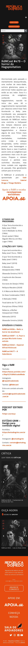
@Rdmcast (14, 384)
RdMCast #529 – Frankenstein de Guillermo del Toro (12, 501)
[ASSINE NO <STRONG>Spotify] (2, 514)
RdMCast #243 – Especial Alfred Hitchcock (13, 346)
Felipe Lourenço (9, 413)
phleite (23, 642)
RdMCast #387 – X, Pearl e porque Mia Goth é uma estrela (13, 338)
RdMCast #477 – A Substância (10, 352)
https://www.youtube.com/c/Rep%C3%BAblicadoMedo (14, 373)
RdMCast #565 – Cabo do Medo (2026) (13, 548)
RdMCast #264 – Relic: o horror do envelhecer (12, 330)
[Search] (25, 30)
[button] (26, 17)
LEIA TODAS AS (11, 457)
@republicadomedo (10, 380)
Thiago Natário (14, 183)
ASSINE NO (11, 514)
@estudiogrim (18, 438)
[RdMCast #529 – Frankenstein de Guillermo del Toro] (14, 480)
